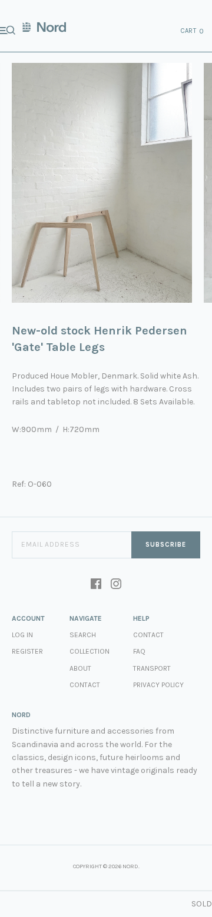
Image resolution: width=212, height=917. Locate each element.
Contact (84, 685)
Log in (22, 635)
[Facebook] (96, 584)
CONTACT (148, 635)
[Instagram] (116, 584)
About (80, 668)
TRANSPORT (152, 668)
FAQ (139, 651)
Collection (89, 651)
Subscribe (165, 544)
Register (27, 651)
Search (82, 635)
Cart (192, 31)
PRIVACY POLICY (158, 685)
